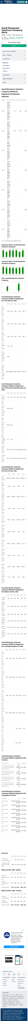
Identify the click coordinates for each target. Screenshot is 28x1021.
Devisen (9, 1000)
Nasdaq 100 (21, 996)
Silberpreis (11, 1001)
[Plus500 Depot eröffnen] (8, 2)
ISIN (14, 35)
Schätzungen (6, 65)
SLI (13, 995)
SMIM (16, 995)
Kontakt (5, 979)
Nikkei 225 (5, 998)
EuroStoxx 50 (6, 996)
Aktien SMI (5, 995)
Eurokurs (5, 1001)
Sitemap (5, 985)
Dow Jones (13, 996)
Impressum (21, 979)
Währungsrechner (13, 1005)
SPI (10, 995)
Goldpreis (20, 998)
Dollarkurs (15, 1000)
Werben (14, 981)
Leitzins (5, 1006)
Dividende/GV (6, 68)
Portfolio (5, 1005)
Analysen (5, 71)
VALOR (3, 35)
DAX (21, 995)
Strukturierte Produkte (8, 1003)
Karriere (5, 981)
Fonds (17, 1001)
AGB (19, 985)
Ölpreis (21, 1005)
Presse (4, 983)
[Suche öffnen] (26, 2)
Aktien (4, 1000)
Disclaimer (20, 983)
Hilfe (13, 979)
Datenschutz (21, 981)
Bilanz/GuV (5, 62)
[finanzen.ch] (9, 1)
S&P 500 (11, 998)
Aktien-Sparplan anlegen (14, 42)
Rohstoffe (18, 1003)
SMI (16, 998)
